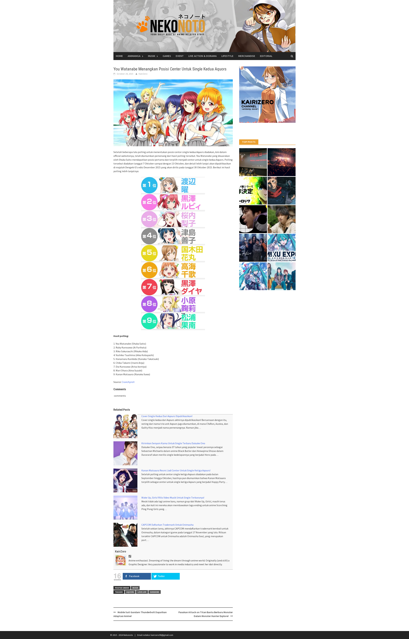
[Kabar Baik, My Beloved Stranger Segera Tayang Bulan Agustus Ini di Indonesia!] (282, 219)
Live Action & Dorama (202, 56)
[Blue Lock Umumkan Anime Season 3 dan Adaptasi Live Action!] (253, 191)
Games (167, 56)
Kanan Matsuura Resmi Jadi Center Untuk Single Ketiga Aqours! (175, 470)
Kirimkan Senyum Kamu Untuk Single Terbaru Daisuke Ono (173, 443)
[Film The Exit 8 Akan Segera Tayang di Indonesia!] (253, 219)
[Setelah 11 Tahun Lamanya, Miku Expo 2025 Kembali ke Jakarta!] (253, 276)
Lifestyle (227, 56)
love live (142, 592)
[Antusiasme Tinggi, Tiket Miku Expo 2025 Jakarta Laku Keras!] (282, 248)
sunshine (154, 592)
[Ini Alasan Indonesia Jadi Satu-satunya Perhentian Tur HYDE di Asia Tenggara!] (253, 162)
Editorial (266, 56)
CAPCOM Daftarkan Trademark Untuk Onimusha (167, 524)
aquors (130, 592)
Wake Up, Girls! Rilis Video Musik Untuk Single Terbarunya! (172, 497)
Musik (151, 56)
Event (180, 56)
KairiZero (143, 73)
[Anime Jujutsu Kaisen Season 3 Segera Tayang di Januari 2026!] (282, 191)
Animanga (134, 56)
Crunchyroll (128, 382)
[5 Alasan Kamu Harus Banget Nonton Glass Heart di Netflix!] (253, 248)
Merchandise (246, 56)
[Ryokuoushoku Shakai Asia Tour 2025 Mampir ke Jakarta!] (282, 276)
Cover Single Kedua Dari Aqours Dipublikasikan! (166, 416)
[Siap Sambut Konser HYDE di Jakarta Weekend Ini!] (282, 162)
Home (119, 56)
